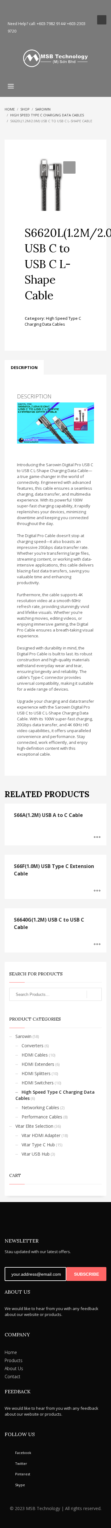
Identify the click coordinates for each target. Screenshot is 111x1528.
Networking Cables (40, 1107)
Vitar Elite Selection (34, 1126)
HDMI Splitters (36, 1073)
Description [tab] (24, 367)
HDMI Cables (35, 1055)
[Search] (94, 994)
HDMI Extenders (38, 1064)
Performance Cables (42, 1117)
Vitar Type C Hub (38, 1145)
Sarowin (23, 1036)
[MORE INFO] (97, 837)
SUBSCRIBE (86, 1274)
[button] (69, 167)
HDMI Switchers (38, 1083)
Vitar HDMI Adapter (41, 1135)
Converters (32, 1045)
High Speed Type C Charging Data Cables (53, 321)
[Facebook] (9, 9)
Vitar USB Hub (36, 1154)
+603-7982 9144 (51, 23)
